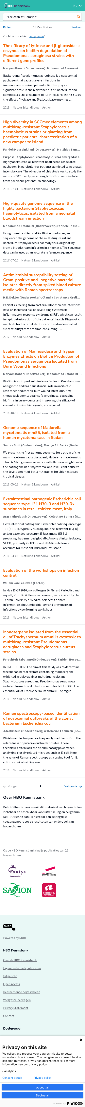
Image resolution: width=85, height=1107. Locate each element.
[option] (42, 880)
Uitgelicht (10, 976)
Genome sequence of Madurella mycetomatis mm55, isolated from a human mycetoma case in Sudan (36, 432)
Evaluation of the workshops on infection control (41, 573)
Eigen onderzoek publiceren (22, 968)
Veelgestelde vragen (17, 1000)
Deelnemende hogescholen (21, 992)
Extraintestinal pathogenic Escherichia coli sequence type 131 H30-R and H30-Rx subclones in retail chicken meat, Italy (42, 504)
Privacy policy (42, 1077)
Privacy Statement (15, 1008)
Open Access (11, 984)
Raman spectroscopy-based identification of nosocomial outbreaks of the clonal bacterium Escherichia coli (41, 718)
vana (40, 36)
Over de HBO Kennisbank (20, 960)
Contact (8, 1016)
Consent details (12, 1077)
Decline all (42, 1095)
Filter (7, 27)
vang (32, 36)
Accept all (42, 1087)
